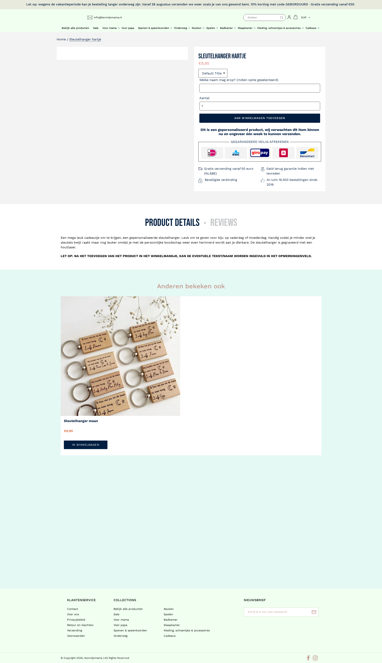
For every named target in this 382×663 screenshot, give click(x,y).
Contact (72, 608)
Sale (116, 614)
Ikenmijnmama (93, 657)
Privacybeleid (76, 619)
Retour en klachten (80, 625)
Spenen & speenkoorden (130, 630)
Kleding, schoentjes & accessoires (187, 630)
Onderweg (120, 635)
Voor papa (120, 625)
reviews (223, 223)
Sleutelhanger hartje (85, 39)
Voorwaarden (76, 635)
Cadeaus (169, 635)
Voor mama (121, 619)
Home (61, 39)
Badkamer (170, 619)
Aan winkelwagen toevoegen (259, 118)
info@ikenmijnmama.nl (108, 17)
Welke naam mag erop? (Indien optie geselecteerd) (238, 80)
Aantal (204, 98)
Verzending (74, 630)
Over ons (73, 614)
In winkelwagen (85, 444)
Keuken (169, 608)
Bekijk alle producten (128, 608)
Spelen (168, 614)
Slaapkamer (172, 625)
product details (172, 223)
